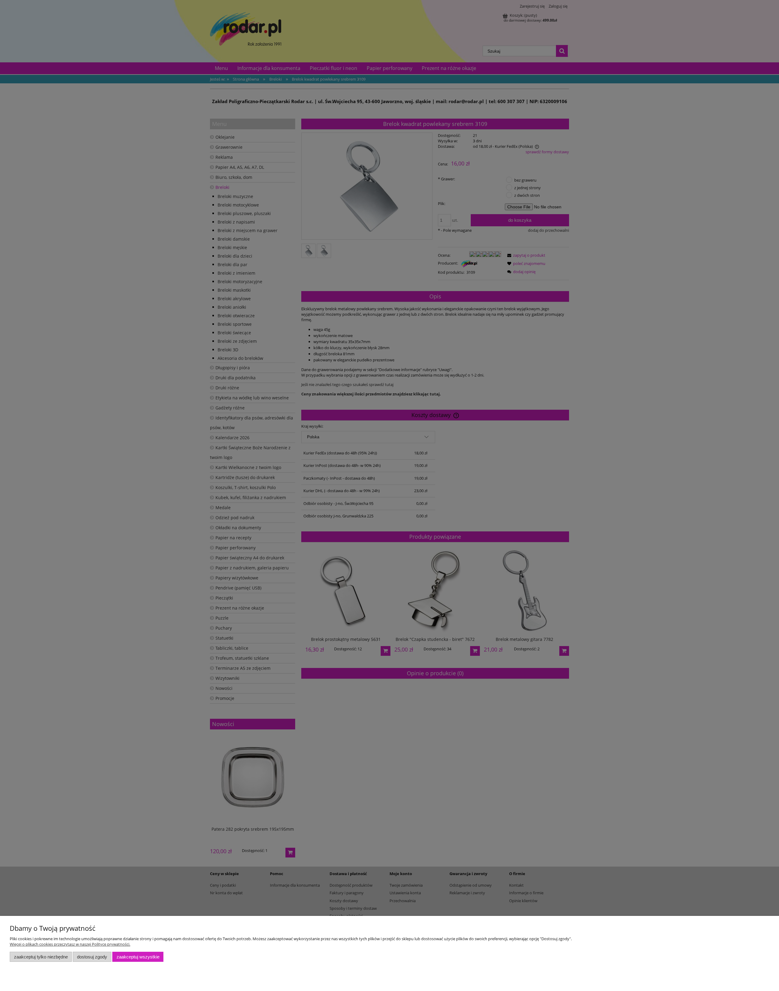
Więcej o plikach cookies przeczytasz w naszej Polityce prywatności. (70, 944)
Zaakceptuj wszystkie (138, 956)
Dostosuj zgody (92, 956)
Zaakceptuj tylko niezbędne (41, 956)
